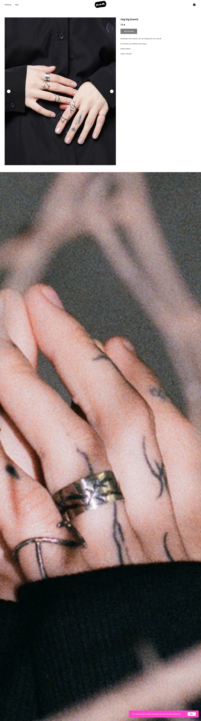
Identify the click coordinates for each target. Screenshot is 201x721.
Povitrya (8, 4)
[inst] (194, 4)
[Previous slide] (8, 91)
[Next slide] (112, 91)
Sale (16, 4)
